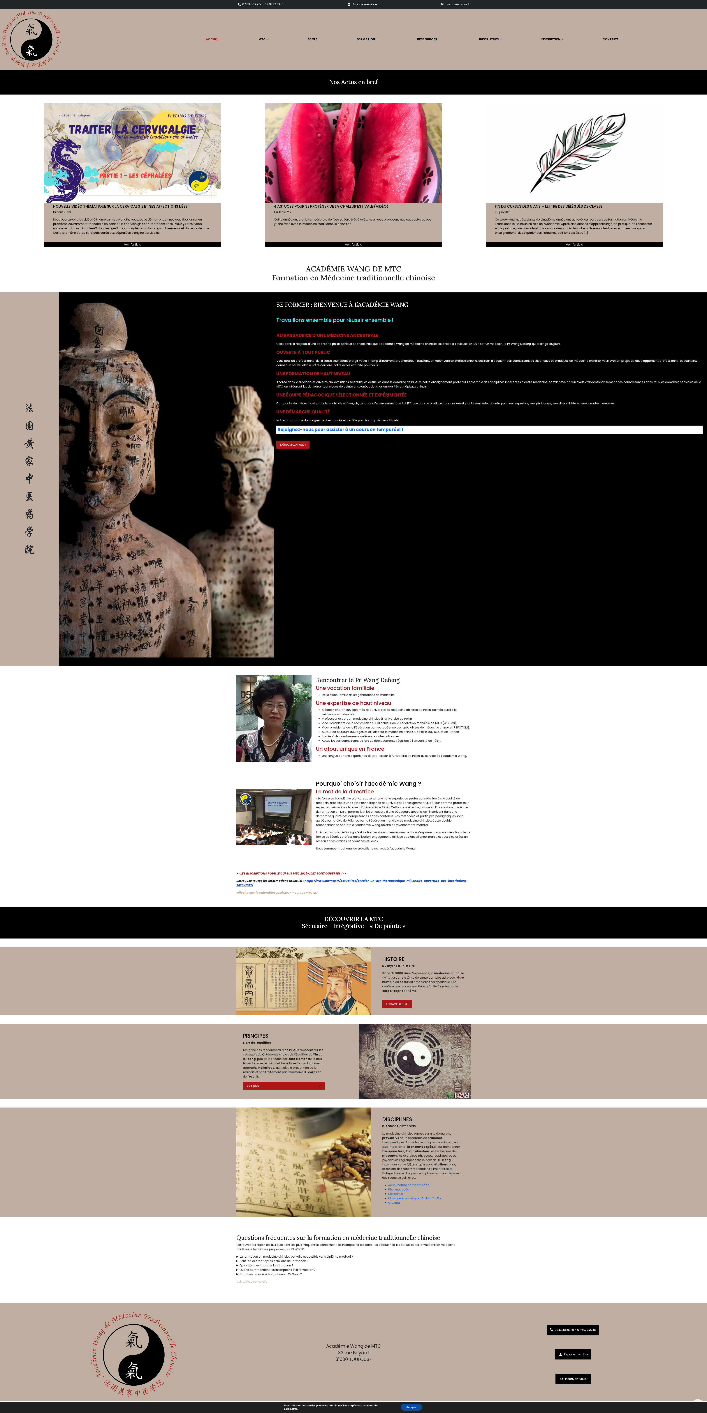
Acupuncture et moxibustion (408, 1185)
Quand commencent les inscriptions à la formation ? (278, 1270)
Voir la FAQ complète (251, 1282)
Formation (366, 39)
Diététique (395, 1194)
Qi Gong (394, 1202)
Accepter (411, 1407)
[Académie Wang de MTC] (60, 39)
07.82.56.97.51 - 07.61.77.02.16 (262, 4)
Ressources (427, 39)
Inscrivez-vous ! (457, 4)
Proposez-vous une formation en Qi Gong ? (271, 1274)
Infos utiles (489, 39)
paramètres (290, 1409)
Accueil (212, 39)
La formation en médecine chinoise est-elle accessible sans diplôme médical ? (296, 1257)
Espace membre (364, 4)
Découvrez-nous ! (293, 444)
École (312, 39)
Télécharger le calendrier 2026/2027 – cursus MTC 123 (277, 893)
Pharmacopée (398, 1189)
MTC (262, 39)
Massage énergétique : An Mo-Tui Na (414, 1198)
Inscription (551, 39)
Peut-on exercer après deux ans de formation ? (274, 1261)
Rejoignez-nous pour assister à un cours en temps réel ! (340, 429)
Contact (610, 39)
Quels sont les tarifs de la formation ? (266, 1265)
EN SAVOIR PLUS (397, 1004)
